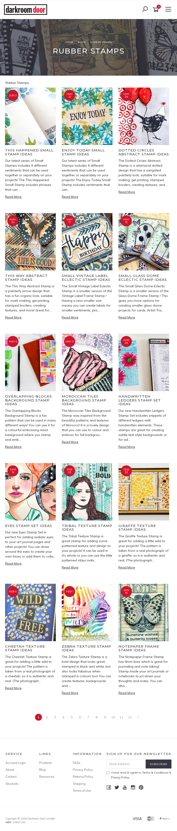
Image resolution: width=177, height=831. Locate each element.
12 (130, 717)
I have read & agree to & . (141, 775)
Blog (42, 769)
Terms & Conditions (155, 772)
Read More (13, 197)
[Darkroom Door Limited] (26, 9)
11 (121, 717)
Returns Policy (83, 776)
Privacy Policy (83, 769)
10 (113, 717)
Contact (11, 776)
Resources (46, 776)
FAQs (76, 763)
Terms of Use (82, 790)
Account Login (16, 763)
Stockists (12, 783)
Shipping (79, 783)
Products (45, 763)
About (10, 769)
